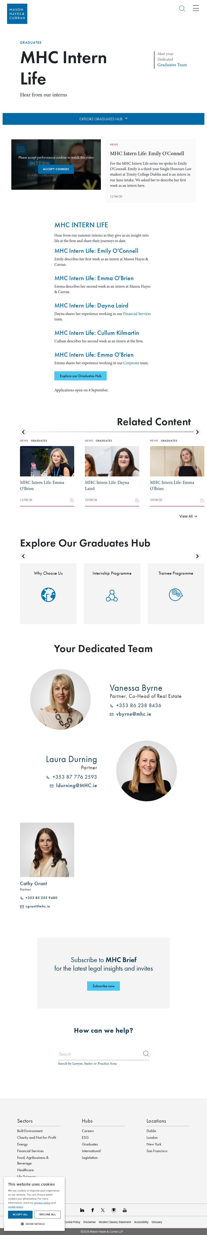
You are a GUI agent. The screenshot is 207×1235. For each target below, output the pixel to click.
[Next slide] (197, 432)
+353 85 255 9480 (40, 898)
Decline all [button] (47, 1214)
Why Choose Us (48, 573)
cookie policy (15, 1206)
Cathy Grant (33, 884)
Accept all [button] (20, 1214)
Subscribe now (104, 986)
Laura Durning (71, 759)
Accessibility (141, 1222)
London (152, 1137)
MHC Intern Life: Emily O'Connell (147, 153)
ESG (85, 1137)
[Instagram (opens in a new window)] (114, 1209)
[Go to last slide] (23, 432)
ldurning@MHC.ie (75, 785)
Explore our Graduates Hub (80, 376)
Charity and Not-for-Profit (36, 1137)
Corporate (131, 363)
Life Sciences (26, 1176)
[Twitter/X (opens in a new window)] (103, 1209)
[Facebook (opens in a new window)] (92, 1209)
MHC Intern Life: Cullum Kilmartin (96, 332)
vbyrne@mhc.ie (132, 713)
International (91, 1151)
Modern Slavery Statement (115, 1222)
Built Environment (29, 1130)
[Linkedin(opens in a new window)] (82, 1209)
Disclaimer (89, 1222)
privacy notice (42, 1202)
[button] (34, 1224)
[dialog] (34, 1204)
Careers (88, 1130)
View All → (188, 516)
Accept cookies (56, 169)
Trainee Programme (176, 573)
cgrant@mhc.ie (37, 906)
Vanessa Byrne (136, 688)
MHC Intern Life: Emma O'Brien (94, 278)
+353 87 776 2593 (73, 777)
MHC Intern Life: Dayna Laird (91, 305)
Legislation (90, 1157)
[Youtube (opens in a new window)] (125, 1209)
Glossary (157, 1222)
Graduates (30, 43)
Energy (22, 1144)
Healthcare (25, 1170)
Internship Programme (112, 573)
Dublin (151, 1130)
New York (154, 1144)
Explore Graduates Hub (101, 119)
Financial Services (137, 313)
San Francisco (157, 1151)
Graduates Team (172, 65)
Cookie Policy (72, 1222)
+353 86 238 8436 (137, 706)
